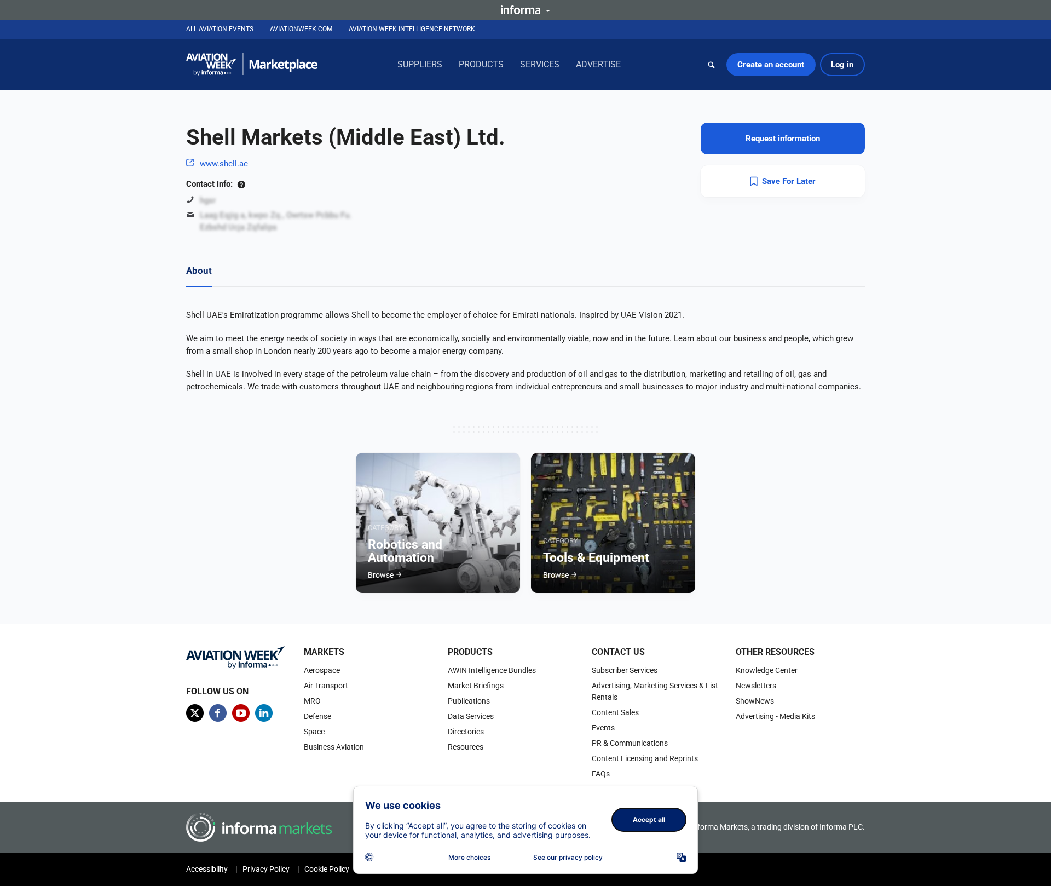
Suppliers (419, 64)
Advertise (598, 64)
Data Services (471, 716)
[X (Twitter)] (195, 713)
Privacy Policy (266, 869)
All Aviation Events (219, 29)
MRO (312, 701)
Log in (842, 65)
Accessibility (207, 869)
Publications (469, 701)
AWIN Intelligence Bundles (492, 670)
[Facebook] (218, 713)
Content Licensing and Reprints (645, 758)
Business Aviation (334, 747)
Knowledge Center (767, 670)
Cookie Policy (326, 869)
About (199, 270)
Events (603, 727)
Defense (317, 716)
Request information (783, 138)
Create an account (770, 65)
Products (481, 64)
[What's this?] (241, 184)
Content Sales (615, 712)
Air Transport (326, 685)
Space (314, 731)
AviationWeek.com (301, 29)
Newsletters (756, 685)
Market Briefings (476, 685)
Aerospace (322, 670)
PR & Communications (630, 743)
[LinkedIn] (264, 713)
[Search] (712, 65)
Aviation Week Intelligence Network (412, 29)
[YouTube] (241, 713)
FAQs (601, 773)
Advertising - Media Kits (775, 716)
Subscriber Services (624, 670)
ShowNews (755, 701)
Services (539, 64)
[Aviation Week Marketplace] (251, 64)
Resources (465, 747)
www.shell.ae (224, 164)
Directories (466, 731)
